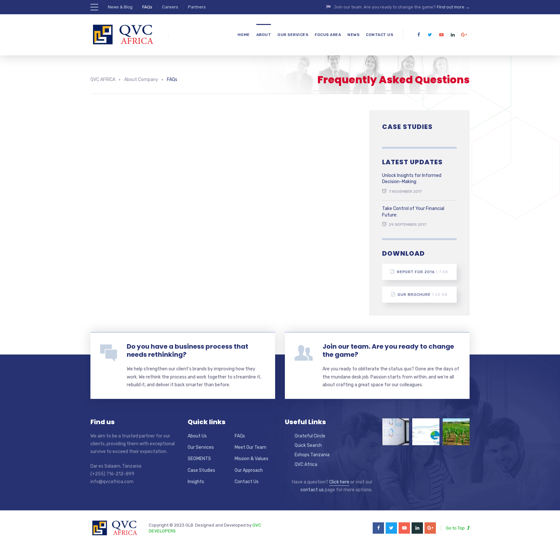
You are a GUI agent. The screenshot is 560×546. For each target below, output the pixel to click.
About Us (197, 436)
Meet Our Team (250, 447)
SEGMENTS (199, 458)
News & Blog (120, 7)
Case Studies (201, 470)
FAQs (147, 7)
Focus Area (328, 34)
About (263, 34)
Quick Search (308, 445)
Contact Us (379, 34)
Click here (339, 482)
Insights (196, 481)
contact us (312, 490)
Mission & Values (251, 458)
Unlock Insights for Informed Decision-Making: (411, 179)
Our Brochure (423, 294)
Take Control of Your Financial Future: (413, 212)
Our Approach (249, 470)
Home (244, 34)
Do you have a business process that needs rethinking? (187, 350)
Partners (197, 7)
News (353, 34)
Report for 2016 (422, 272)
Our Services (292, 34)
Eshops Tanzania (312, 455)
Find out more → (453, 7)
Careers (170, 7)
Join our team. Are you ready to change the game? (388, 350)
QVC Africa (306, 464)
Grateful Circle (310, 436)
